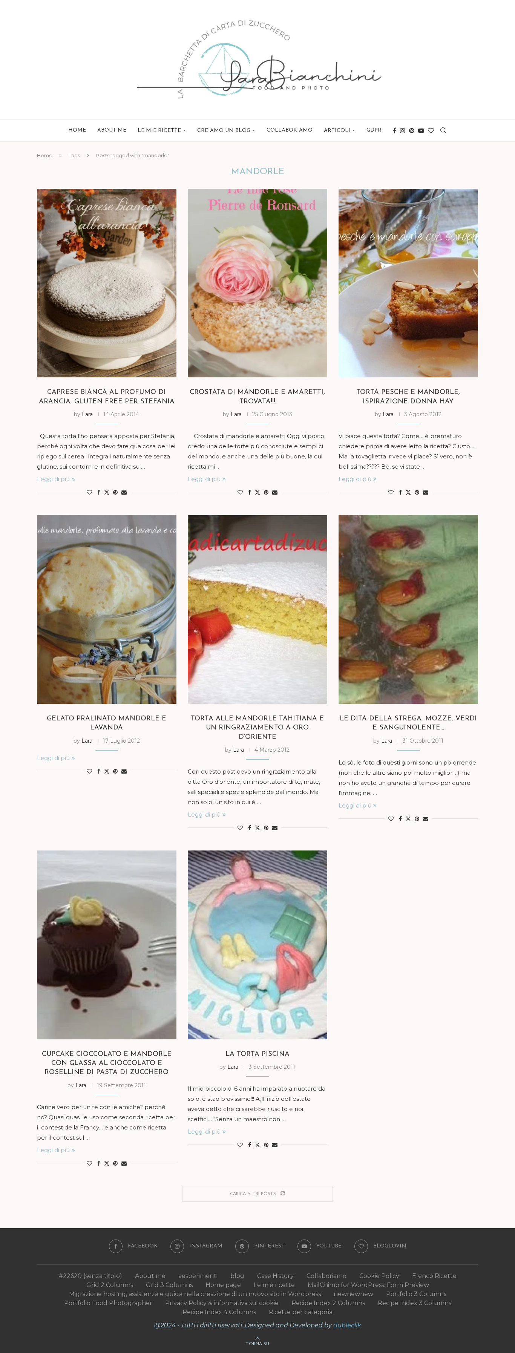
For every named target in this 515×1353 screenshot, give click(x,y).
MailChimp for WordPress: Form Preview (368, 1285)
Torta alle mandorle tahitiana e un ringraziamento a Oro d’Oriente (257, 728)
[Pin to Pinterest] (115, 492)
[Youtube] (421, 130)
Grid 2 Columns (109, 1285)
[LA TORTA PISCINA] (257, 944)
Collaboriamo (290, 130)
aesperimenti (198, 1275)
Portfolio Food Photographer (108, 1303)
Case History (275, 1275)
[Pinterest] (411, 130)
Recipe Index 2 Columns (328, 1303)
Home (77, 130)
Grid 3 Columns (169, 1285)
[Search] (443, 130)
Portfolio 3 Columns (416, 1294)
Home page (223, 1285)
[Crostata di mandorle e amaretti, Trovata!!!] (257, 283)
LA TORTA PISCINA (257, 1054)
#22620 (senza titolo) (90, 1275)
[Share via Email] (124, 492)
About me (111, 130)
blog (237, 1275)
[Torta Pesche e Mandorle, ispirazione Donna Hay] (408, 283)
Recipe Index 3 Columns (414, 1303)
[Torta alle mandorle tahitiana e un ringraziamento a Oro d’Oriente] (257, 609)
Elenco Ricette (434, 1275)
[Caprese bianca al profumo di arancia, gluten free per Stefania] (106, 283)
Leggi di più (53, 479)
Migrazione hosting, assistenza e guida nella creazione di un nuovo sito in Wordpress (195, 1294)
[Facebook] (394, 130)
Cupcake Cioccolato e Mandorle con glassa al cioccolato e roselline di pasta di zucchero (107, 1063)
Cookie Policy (379, 1275)
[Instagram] (402, 130)
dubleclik (347, 1325)
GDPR (374, 130)
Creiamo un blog (223, 130)
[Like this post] (89, 492)
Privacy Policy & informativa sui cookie (222, 1303)
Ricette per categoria (301, 1312)
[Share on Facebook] (98, 492)
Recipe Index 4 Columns (219, 1312)
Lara (87, 414)
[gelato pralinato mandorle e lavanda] (106, 609)
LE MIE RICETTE (159, 130)
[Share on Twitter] (106, 492)
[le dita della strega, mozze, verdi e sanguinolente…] (408, 609)
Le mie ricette (274, 1285)
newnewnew (353, 1294)
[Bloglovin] (431, 130)
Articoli (337, 130)
